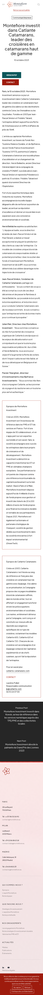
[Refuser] (40, 984)
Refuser (28, 987)
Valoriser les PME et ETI (10, 934)
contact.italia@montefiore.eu (13, 843)
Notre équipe (7, 896)
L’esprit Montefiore (9, 893)
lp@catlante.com (14, 689)
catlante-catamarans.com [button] (18, 671)
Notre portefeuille (8, 915)
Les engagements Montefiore (13, 928)
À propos (5, 890)
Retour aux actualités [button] (21, 10)
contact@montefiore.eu (11, 820)
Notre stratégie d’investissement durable (17, 931)
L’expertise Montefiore (10, 912)
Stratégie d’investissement (12, 909)
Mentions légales (8, 970)
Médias (5, 947)
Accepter (17, 987)
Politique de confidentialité (22, 991)
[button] (3, 4)
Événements (7, 953)
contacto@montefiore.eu (12, 870)
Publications (7, 950)
